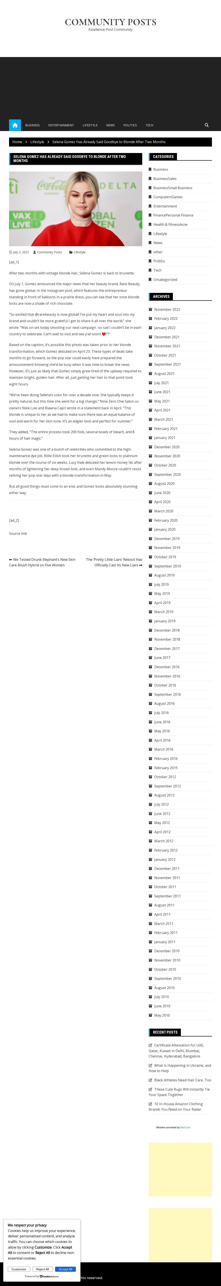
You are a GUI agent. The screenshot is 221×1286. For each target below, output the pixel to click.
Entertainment (61, 125)
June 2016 (162, 722)
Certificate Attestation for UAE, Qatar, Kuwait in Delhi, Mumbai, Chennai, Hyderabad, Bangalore (176, 1051)
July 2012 (161, 804)
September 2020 (167, 474)
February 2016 (166, 758)
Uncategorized (165, 279)
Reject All (42, 1269)
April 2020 (162, 501)
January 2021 (164, 437)
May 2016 (162, 731)
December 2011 (167, 868)
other (158, 252)
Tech (149, 125)
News (110, 125)
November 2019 (167, 547)
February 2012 (166, 850)
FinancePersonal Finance (173, 215)
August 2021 (164, 373)
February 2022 (166, 318)
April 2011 (162, 914)
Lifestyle (90, 125)
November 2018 (167, 639)
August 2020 (164, 483)
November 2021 (167, 346)
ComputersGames (168, 197)
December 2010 (167, 951)
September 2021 (167, 364)
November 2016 (167, 676)
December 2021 (167, 337)
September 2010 (167, 978)
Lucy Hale (76, 462)
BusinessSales (165, 178)
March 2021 (163, 419)
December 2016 (167, 667)
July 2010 (161, 996)
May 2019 (162, 593)
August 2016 (164, 703)
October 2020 (165, 465)
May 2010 (162, 1015)
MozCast (185, 1127)
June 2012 (162, 813)
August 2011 (164, 905)
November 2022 (167, 309)
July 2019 (161, 584)
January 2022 (164, 327)
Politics (130, 125)
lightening (35, 469)
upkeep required (123, 371)
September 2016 (167, 694)
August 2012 (164, 795)
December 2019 (167, 538)
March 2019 (163, 611)
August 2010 (164, 987)
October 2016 (165, 685)
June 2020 (162, 492)
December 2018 (167, 630)
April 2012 (162, 832)
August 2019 (164, 575)
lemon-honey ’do (119, 462)
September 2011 (167, 896)
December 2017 (167, 648)
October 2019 (165, 557)
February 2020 (166, 520)
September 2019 (167, 566)
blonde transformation (80, 475)
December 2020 (167, 447)
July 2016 (161, 712)
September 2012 (167, 786)
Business (32, 125)
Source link (18, 533)
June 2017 (162, 657)
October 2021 (165, 355)
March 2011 (163, 923)
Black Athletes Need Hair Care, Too (182, 1080)
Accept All (65, 1269)
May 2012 (162, 822)
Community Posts (110, 22)
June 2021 (162, 392)
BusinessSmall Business (172, 187)
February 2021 (166, 428)
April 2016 (162, 740)
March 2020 (163, 511)
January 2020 (164, 529)
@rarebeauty (45, 314)
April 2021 (162, 410)
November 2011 (167, 877)
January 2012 (164, 859)
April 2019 (162, 602)
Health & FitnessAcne (170, 224)
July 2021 (161, 382)
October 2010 (165, 969)
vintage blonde (58, 273)
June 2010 (162, 1006)
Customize (19, 1269)
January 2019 (164, 621)
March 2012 (163, 841)
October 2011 (165, 886)
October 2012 (165, 776)
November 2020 (167, 456)
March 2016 (163, 749)
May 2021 (162, 401)
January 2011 (164, 942)
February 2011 (166, 932)
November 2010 (167, 960)
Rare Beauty (129, 283)
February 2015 (166, 767)
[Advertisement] (110, 87)
